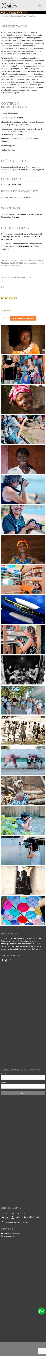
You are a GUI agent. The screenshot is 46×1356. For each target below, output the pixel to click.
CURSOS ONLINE (25, 246)
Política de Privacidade (11, 1233)
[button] (39, 5)
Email (3, 1083)
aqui (18, 217)
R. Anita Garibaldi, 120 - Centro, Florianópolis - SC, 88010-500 (24, 1218)
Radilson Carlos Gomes (11, 185)
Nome (3, 1074)
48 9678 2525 (23, 1213)
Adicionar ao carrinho (23, 318)
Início (3, 16)
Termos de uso (8, 1236)
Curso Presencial (12, 16)
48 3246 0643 (10, 1213)
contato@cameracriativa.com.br (17, 1222)
